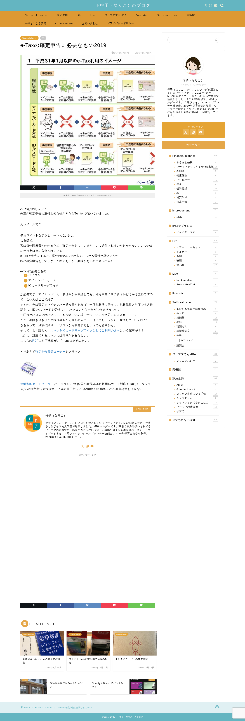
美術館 (191, 15)
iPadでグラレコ (194, 225)
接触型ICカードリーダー (37, 383)
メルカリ (196, 252)
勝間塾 (196, 317)
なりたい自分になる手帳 (196, 393)
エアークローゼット (196, 247)
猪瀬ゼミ (196, 326)
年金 (196, 184)
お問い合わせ (90, 23)
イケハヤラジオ (196, 232)
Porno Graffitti (196, 284)
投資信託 (196, 188)
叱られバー (196, 179)
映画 (196, 260)
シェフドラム (196, 398)
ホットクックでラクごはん (196, 402)
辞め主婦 (62, 15)
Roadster (141, 15)
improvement (64, 23)
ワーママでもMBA (115, 15)
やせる (196, 313)
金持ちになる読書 (35, 23)
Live (93, 15)
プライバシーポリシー (120, 23)
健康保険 (196, 175)
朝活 (196, 322)
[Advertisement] (87, 498)
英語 (196, 335)
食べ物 (196, 265)
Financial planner (36, 15)
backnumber (196, 280)
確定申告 (196, 201)
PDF (35, 340)
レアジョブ (187, 340)
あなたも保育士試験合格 (196, 309)
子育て (196, 411)
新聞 (196, 256)
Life (79, 15)
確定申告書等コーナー (50, 351)
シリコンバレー (196, 360)
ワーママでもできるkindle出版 (196, 166)
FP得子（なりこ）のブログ (123, 5)
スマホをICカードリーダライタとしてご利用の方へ (85, 330)
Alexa (196, 385)
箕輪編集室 (196, 330)
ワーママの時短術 (196, 407)
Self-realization (167, 15)
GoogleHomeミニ (196, 389)
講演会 (196, 345)
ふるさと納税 (196, 162)
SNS (196, 217)
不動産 (196, 171)
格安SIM (196, 197)
